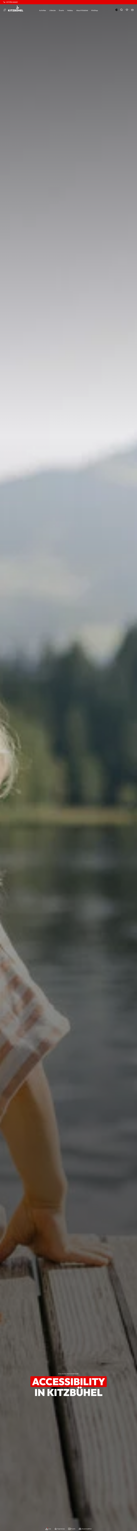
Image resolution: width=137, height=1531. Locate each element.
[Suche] (121, 10)
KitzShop (94, 10)
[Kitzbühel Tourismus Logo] (15, 9)
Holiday (70, 10)
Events (61, 10)
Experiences (61, 1529)
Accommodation (87, 1529)
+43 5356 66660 (12, 2)
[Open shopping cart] (132, 10)
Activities (42, 10)
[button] (5, 10)
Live (49, 1529)
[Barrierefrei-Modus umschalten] (116, 10)
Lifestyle (52, 10)
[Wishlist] (127, 10)
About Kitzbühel (82, 10)
